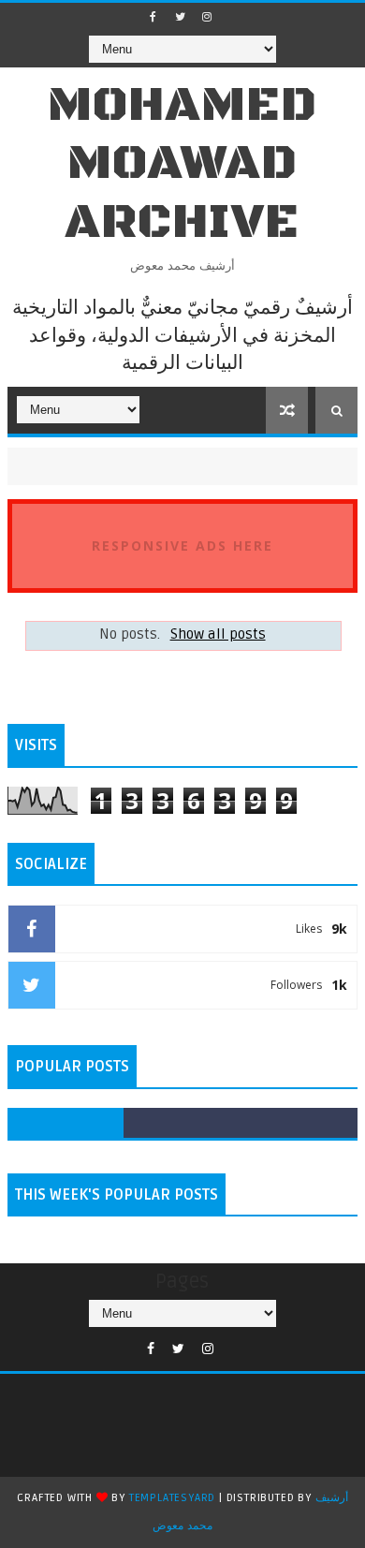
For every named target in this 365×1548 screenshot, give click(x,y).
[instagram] (206, 16)
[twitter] (179, 16)
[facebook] (152, 16)
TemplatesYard (172, 1498)
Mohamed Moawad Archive (182, 164)
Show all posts (217, 634)
